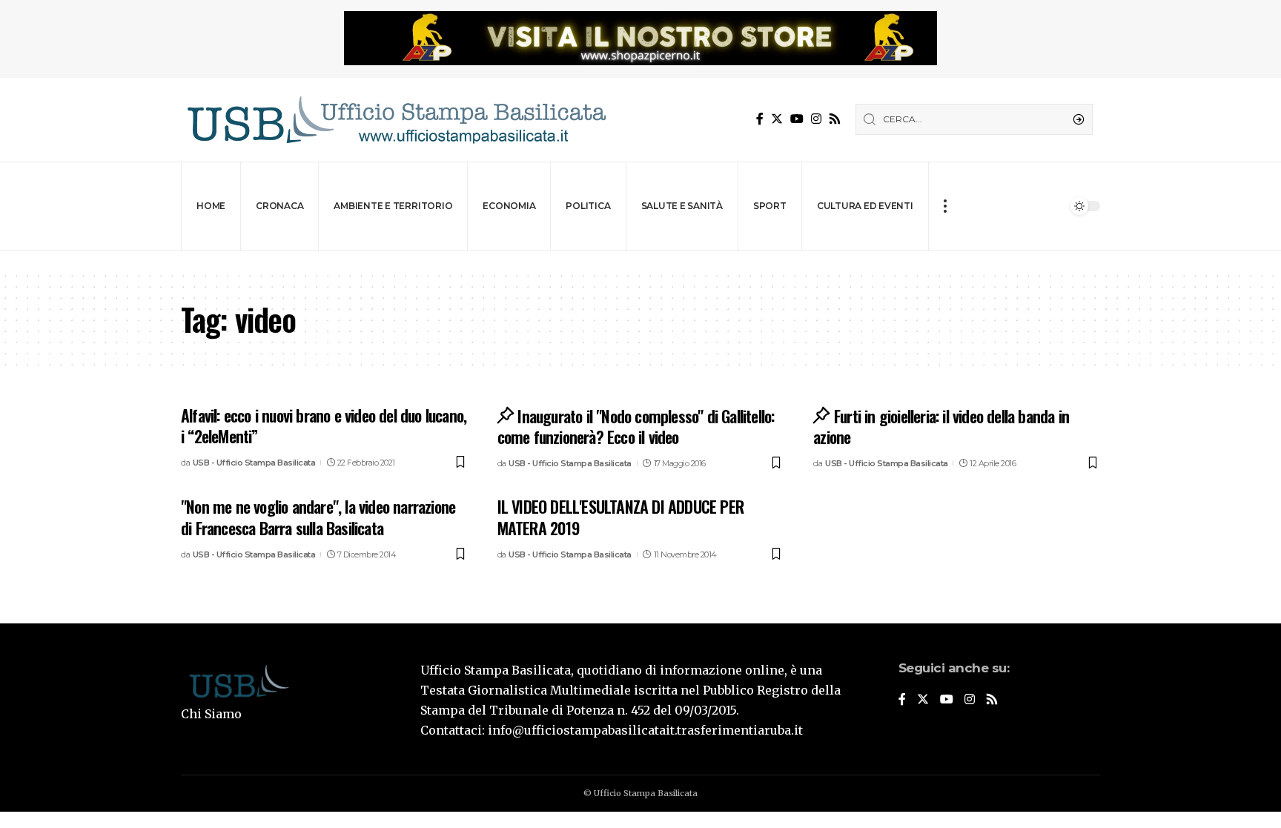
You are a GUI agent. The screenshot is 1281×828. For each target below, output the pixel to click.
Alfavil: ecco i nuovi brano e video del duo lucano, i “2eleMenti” (323, 425)
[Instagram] (816, 119)
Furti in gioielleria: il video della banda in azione (941, 426)
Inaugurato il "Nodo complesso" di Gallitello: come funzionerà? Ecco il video (636, 426)
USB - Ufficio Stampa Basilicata (254, 462)
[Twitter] (777, 119)
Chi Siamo (211, 713)
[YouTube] (797, 119)
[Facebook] (759, 119)
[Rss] (834, 119)
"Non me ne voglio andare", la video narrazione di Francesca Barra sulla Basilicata (318, 517)
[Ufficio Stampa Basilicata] (396, 119)
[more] (944, 206)
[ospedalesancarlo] (640, 261)
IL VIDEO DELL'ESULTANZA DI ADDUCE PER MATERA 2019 (620, 517)
